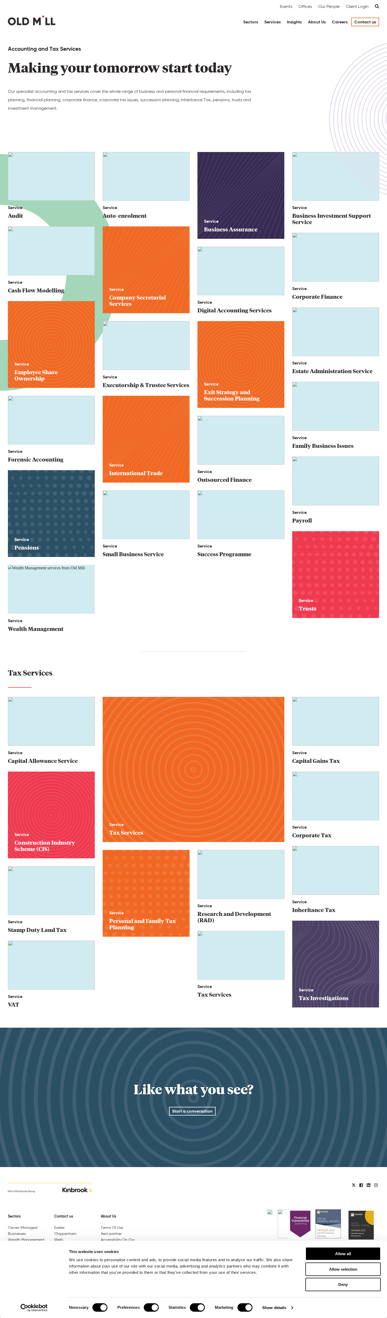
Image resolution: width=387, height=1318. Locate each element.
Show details (274, 1307)
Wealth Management (26, 1240)
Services (272, 21)
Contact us (365, 21)
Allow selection (343, 1269)
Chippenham (65, 1233)
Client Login (357, 6)
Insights (294, 21)
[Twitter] (354, 1185)
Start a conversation (192, 1111)
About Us (317, 21)
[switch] (151, 1307)
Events (286, 6)
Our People (329, 6)
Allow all (343, 1253)
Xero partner (111, 1233)
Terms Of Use (112, 1227)
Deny (343, 1284)
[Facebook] (361, 1185)
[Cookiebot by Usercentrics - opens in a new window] (34, 1308)
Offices (305, 6)
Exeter (59, 1227)
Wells (58, 1240)
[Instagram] (376, 1185)
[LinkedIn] (368, 1185)
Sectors (250, 21)
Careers (340, 21)
